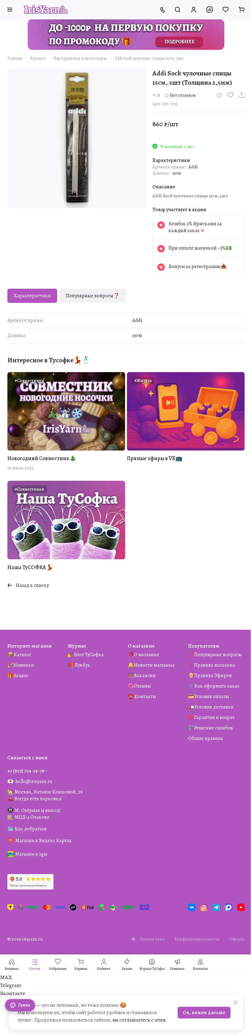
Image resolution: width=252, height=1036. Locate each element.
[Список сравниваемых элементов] (210, 9)
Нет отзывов (183, 95)
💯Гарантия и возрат (211, 717)
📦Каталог (19, 654)
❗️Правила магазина (211, 665)
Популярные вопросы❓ (93, 295)
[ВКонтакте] (191, 907)
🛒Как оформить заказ (213, 686)
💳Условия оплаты (208, 696)
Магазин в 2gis (31, 854)
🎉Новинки (20, 665)
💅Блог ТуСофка (86, 654)
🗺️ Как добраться (27, 828)
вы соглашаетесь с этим (139, 1019)
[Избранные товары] (225, 9)
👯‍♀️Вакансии (142, 675)
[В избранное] (230, 95)
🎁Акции (17, 675)
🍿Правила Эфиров (210, 675)
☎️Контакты (142, 696)
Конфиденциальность (197, 939)
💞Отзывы (139, 686)
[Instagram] (204, 907)
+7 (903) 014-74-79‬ (25, 771)
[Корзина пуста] (241, 9)
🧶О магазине (143, 654)
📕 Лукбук (79, 665)
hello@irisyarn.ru (33, 781)
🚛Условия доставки (211, 707)
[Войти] (194, 9)
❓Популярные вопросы (215, 654)
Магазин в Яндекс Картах (43, 840)
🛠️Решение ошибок (210, 728)
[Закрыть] (235, 1002)
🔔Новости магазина (151, 665)
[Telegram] (216, 907)
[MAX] (228, 907)
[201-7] (76, 138)
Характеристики (32, 295)
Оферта (237, 939)
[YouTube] (241, 907)
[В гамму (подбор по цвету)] (219, 95)
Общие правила (205, 738)
